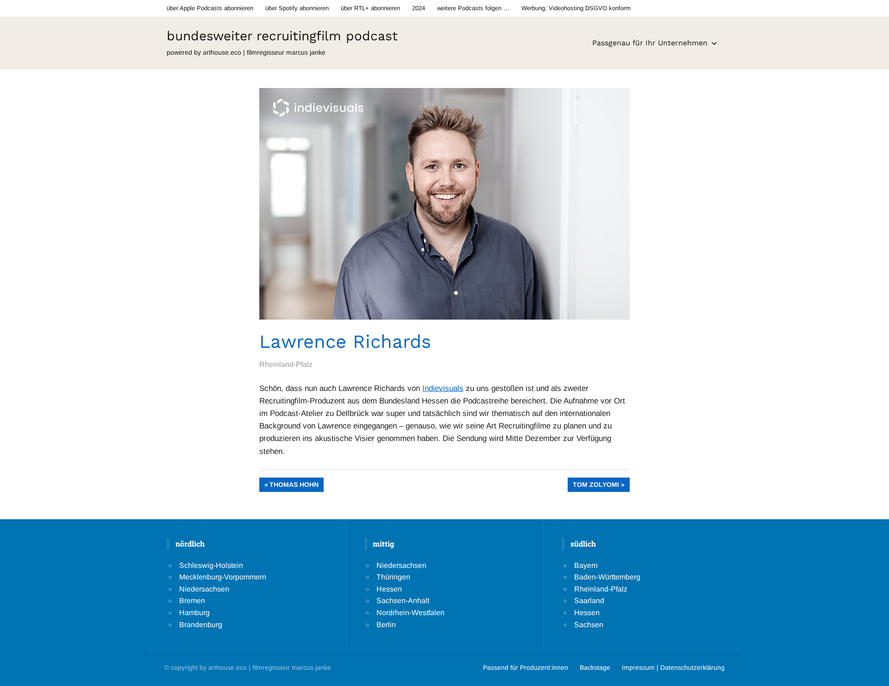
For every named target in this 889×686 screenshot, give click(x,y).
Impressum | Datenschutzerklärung (673, 667)
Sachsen (588, 625)
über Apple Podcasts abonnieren (210, 8)
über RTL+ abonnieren (370, 8)
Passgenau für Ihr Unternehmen (649, 42)
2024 (418, 8)
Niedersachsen (204, 589)
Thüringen (393, 577)
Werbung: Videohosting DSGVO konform (576, 8)
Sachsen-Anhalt (402, 600)
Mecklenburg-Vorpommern (222, 577)
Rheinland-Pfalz (286, 364)
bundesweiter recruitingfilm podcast (282, 36)
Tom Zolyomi (595, 486)
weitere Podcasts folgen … (473, 8)
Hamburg (194, 613)
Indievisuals (442, 388)
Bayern (586, 565)
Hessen (389, 589)
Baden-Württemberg (607, 577)
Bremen (192, 600)
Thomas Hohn (294, 486)
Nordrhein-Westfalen (410, 613)
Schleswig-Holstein (211, 565)
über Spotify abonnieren (297, 8)
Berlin (386, 625)
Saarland (589, 600)
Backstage (595, 667)
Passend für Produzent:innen (525, 667)
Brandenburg (200, 625)
